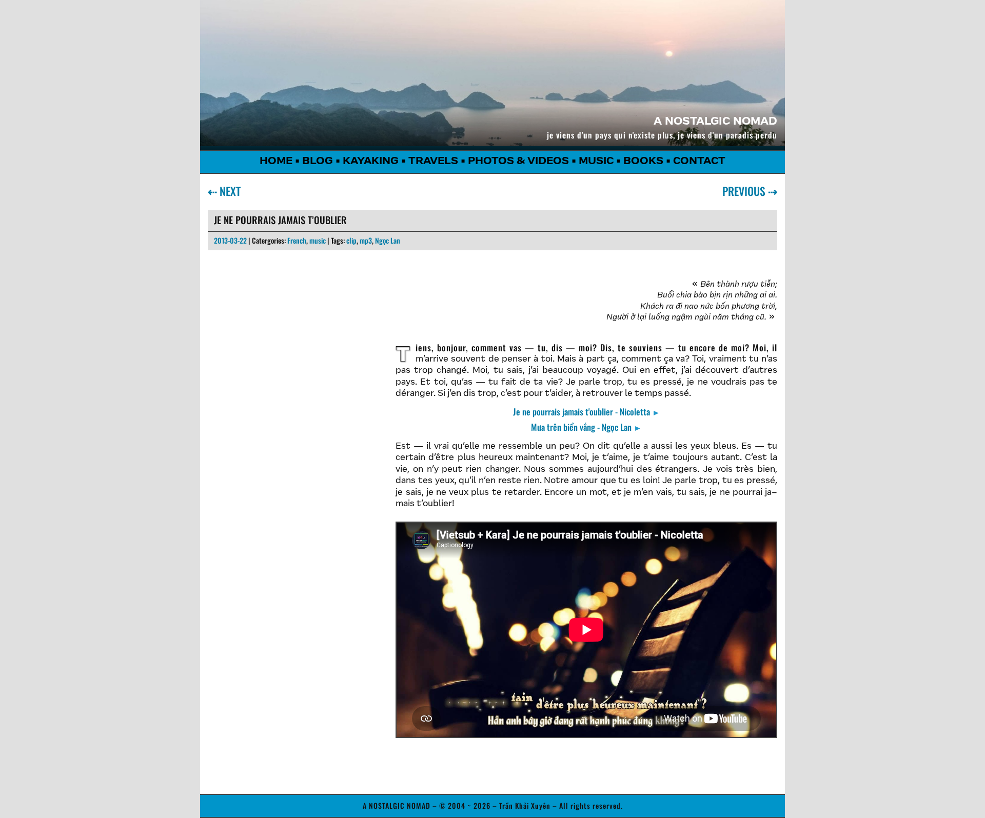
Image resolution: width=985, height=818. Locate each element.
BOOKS (643, 161)
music (317, 240)
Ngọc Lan (387, 240)
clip (351, 240)
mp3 (366, 240)
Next (228, 191)
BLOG (317, 161)
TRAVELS (433, 161)
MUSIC (596, 161)
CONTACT (699, 161)
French (296, 240)
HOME (276, 161)
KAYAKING (371, 161)
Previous (746, 191)
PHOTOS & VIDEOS (518, 161)
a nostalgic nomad (715, 122)
